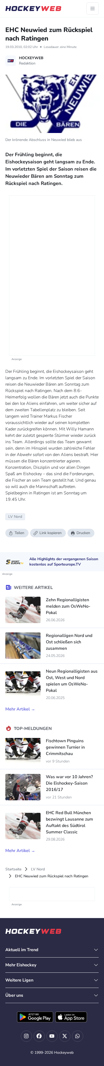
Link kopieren (50, 532)
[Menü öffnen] (92, 8)
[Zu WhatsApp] (77, 1036)
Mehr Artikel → (20, 709)
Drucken (83, 532)
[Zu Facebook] (39, 1036)
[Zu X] (64, 1036)
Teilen (19, 532)
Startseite (13, 869)
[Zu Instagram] (26, 1036)
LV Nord (38, 869)
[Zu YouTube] (52, 1036)
